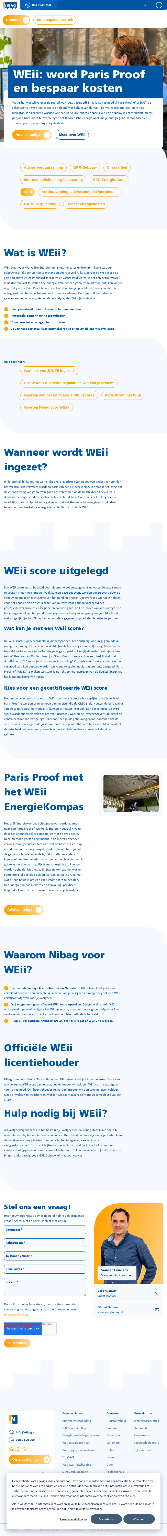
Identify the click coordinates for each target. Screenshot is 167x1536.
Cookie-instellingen (73, 1519)
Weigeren (139, 1519)
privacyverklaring (15, 1314)
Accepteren (106, 1519)
